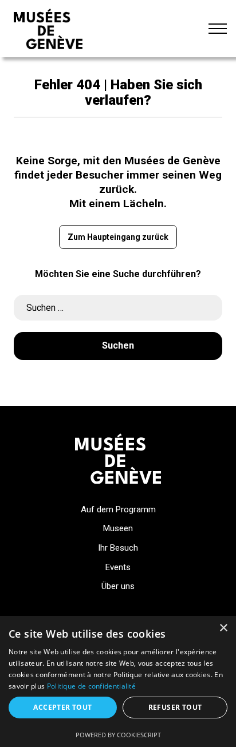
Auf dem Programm (118, 509)
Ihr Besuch (118, 548)
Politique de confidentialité (91, 686)
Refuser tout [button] (175, 707)
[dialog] (118, 681)
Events (118, 567)
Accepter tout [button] (62, 707)
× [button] (223, 628)
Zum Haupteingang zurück (118, 237)
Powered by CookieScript (118, 734)
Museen (118, 528)
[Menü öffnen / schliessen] (217, 28)
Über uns (118, 586)
